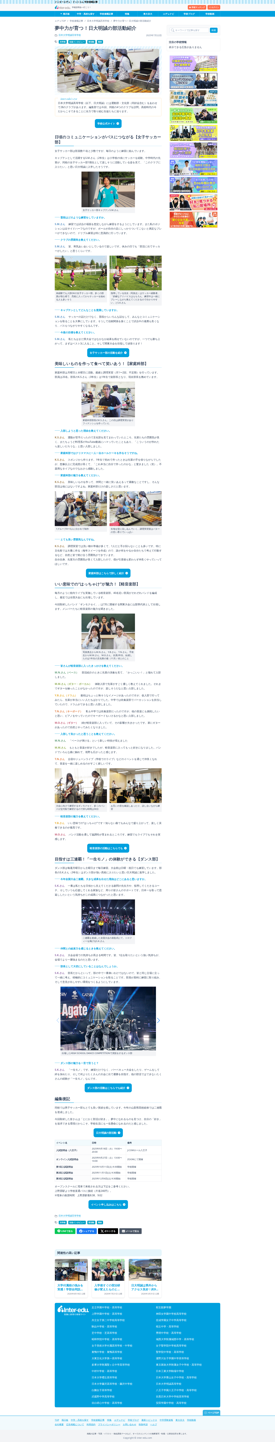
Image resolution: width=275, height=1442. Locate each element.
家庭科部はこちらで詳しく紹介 (106, 573)
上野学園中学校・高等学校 (107, 1313)
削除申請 (143, 1424)
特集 (127, 13)
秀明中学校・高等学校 (168, 1333)
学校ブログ (189, 13)
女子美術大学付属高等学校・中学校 (112, 1345)
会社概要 (59, 1424)
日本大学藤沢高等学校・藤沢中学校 (112, 1383)
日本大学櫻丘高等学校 (104, 1377)
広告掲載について (75, 1424)
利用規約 (91, 1424)
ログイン (215, 7)
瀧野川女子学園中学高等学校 (172, 1358)
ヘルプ (153, 1424)
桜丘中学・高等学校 (167, 1326)
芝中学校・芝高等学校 (104, 1333)
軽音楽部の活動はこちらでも (106, 848)
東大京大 (147, 13)
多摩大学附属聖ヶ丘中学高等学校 (111, 1364)
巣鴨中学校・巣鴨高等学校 (107, 1352)
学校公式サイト (106, 123)
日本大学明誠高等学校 (70, 34)
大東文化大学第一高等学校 (107, 1358)
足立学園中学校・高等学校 (107, 1307)
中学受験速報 (166, 1419)
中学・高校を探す (86, 13)
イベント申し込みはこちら (106, 1204)
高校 (100, 41)
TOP (57, 1419)
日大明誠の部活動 (106, 1133)
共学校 (63, 41)
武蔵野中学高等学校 (103, 1396)
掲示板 (66, 13)
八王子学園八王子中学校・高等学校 (176, 1390)
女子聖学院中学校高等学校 (171, 1345)
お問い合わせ (129, 1424)
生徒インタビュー (77, 41)
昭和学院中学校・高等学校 (107, 1339)
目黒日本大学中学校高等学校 (172, 1396)
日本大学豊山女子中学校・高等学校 (176, 1377)
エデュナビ (168, 13)
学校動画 (209, 13)
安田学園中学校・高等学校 (171, 1403)
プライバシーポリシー (109, 1424)
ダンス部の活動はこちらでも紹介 (106, 1088)
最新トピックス (149, 1419)
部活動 (91, 41)
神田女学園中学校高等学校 (171, 1313)
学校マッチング (198, 7)
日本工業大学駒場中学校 (170, 1371)
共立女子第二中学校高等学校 (108, 1320)
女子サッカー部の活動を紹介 (106, 352)
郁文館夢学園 (163, 1307)
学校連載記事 (106, 13)
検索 (214, 30)
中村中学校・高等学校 (104, 1371)
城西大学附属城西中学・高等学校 (175, 1339)
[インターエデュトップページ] (73, 1310)
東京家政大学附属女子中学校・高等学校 (179, 1364)
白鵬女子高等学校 (102, 1390)
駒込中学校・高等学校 (104, 1326)
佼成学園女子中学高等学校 (171, 1320)
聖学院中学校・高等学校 (170, 1352)
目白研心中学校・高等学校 (107, 1403)
